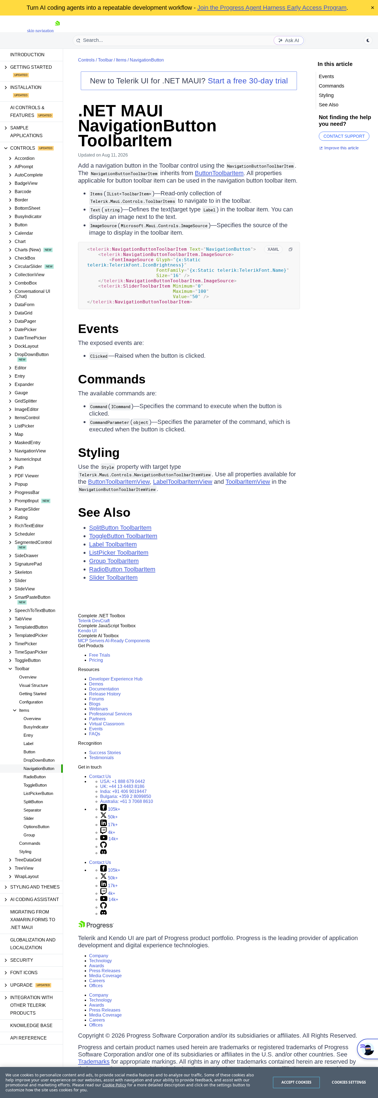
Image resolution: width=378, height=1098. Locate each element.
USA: (122, 781)
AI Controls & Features (27, 111)
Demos (96, 684)
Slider (29, 818)
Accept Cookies (296, 1082)
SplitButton (33, 801)
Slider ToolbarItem (113, 577)
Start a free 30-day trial (248, 80)
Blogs (94, 704)
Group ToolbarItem (114, 560)
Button (29, 751)
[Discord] (103, 853)
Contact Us (100, 776)
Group (29, 835)
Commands (29, 843)
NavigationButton (39, 768)
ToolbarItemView (248, 481)
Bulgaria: (125, 796)
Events (98, 329)
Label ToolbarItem (113, 544)
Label (28, 743)
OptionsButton (36, 826)
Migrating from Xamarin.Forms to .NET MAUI (32, 920)
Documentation (104, 689)
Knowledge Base (31, 1025)
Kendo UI (87, 630)
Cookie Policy (114, 1084)
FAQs (94, 733)
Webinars (98, 709)
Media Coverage (105, 975)
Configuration (31, 702)
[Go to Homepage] (57, 30)
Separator (32, 810)
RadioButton (35, 776)
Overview (28, 677)
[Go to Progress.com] (96, 927)
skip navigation (40, 30)
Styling (25, 851)
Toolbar (105, 60)
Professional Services (110, 713)
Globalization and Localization (33, 944)
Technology (100, 960)
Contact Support (344, 136)
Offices (96, 985)
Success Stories (105, 752)
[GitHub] (103, 846)
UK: (122, 786)
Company (98, 955)
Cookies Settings (349, 1082)
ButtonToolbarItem (219, 173)
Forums (96, 699)
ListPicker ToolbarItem (118, 552)
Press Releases (104, 970)
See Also (104, 512)
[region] (189, 1082)
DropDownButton (39, 760)
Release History (105, 694)
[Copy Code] (290, 249)
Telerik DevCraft (94, 620)
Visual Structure (33, 685)
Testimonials (101, 757)
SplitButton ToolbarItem (120, 527)
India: (123, 791)
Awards (96, 965)
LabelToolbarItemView (182, 481)
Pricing (96, 660)
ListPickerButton (38, 793)
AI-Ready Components (127, 640)
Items (121, 60)
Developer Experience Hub (116, 679)
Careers (97, 980)
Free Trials (99, 655)
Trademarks (94, 1061)
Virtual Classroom (106, 723)
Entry (28, 735)
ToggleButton (35, 785)
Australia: (126, 801)
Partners (97, 718)
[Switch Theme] (368, 40)
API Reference (28, 1038)
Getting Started (32, 693)
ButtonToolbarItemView (119, 481)
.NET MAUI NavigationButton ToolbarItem (147, 125)
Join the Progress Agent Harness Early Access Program (271, 7)
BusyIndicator (36, 727)
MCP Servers (91, 640)
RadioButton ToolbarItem (122, 569)
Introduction (27, 54)
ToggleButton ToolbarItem (123, 536)
